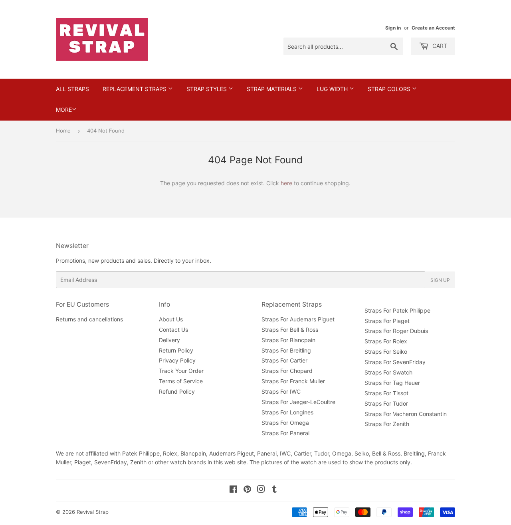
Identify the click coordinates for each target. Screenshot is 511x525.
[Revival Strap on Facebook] (233, 490)
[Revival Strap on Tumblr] (274, 490)
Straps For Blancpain (288, 340)
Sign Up (440, 280)
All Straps (72, 88)
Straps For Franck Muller (293, 381)
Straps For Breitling (286, 350)
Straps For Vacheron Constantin (405, 413)
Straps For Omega (285, 422)
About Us (171, 319)
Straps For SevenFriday (395, 362)
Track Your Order (181, 370)
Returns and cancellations (89, 319)
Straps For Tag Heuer (392, 382)
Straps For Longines (287, 412)
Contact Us (173, 329)
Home (63, 130)
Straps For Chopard (287, 370)
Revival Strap (93, 512)
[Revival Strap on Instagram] (261, 490)
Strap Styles (207, 88)
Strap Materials (272, 88)
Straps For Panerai (285, 433)
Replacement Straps (135, 88)
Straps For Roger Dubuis (396, 330)
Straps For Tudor (386, 403)
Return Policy (176, 350)
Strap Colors (390, 88)
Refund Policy (177, 391)
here (286, 183)
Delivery (169, 340)
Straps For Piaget (387, 320)
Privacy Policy (177, 360)
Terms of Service (181, 381)
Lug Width (333, 88)
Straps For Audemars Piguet (298, 319)
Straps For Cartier (284, 360)
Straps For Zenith (386, 423)
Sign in (393, 28)
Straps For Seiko (385, 351)
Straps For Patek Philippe (397, 310)
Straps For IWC (281, 391)
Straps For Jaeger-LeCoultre (298, 401)
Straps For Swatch (388, 372)
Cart (439, 45)
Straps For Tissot (386, 393)
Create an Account (433, 28)
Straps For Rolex (385, 341)
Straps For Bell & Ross (289, 329)
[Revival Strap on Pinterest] (247, 490)
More (64, 109)
